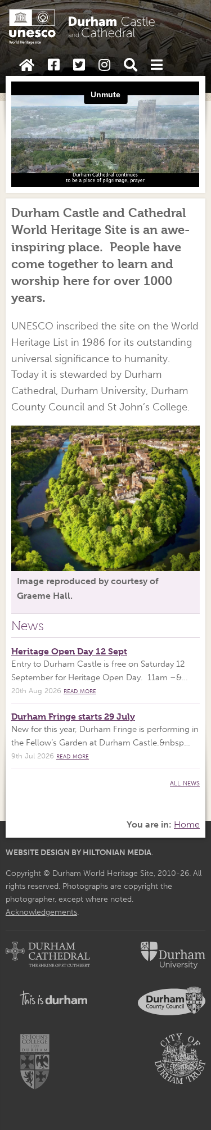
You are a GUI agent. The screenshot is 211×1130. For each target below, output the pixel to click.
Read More (80, 690)
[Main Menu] (157, 65)
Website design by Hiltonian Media (78, 852)
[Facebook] (54, 65)
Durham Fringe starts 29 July (73, 716)
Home (187, 824)
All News (185, 782)
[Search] (130, 65)
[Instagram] (104, 65)
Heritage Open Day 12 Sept (69, 651)
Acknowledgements (41, 912)
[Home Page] (26, 65)
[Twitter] (79, 65)
